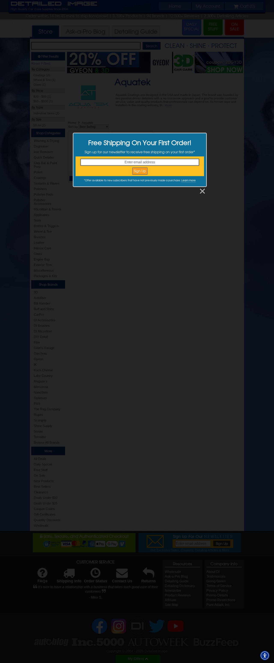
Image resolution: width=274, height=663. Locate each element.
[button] (265, 655)
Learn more (188, 180)
